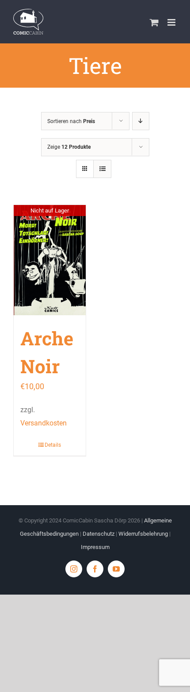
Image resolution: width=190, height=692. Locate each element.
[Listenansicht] (102, 169)
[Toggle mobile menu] (172, 22)
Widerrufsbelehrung (143, 533)
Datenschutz (98, 533)
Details (53, 445)
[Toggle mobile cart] (154, 22)
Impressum (95, 547)
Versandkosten (43, 423)
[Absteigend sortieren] (140, 121)
